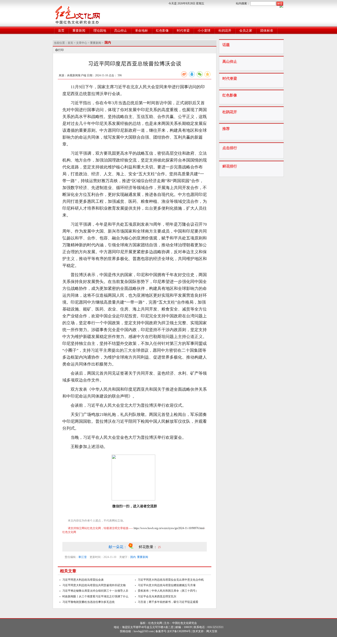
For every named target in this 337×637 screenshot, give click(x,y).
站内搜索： (243, 3)
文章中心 (81, 42)
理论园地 (99, 30)
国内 (133, 557)
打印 (61, 50)
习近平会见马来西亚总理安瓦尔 (157, 596)
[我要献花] (133, 547)
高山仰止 (120, 30)
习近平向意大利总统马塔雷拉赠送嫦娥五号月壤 (167, 585)
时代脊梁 (183, 30)
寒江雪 (82, 557)
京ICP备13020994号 (179, 631)
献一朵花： (118, 547)
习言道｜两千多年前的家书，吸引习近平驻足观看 (168, 602)
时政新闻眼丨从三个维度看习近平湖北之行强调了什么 (95, 596)
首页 (61, 30)
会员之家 (245, 30)
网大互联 (211, 631)
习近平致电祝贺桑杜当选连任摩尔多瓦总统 (88, 602)
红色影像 (162, 30)
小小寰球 (204, 30)
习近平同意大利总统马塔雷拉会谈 (83, 579)
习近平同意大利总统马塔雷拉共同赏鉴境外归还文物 (94, 585)
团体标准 (266, 30)
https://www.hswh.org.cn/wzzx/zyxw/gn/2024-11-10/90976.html (169, 528)
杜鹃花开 (224, 30)
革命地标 (141, 30)
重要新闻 (78, 30)
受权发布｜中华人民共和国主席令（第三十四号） (168, 590)
